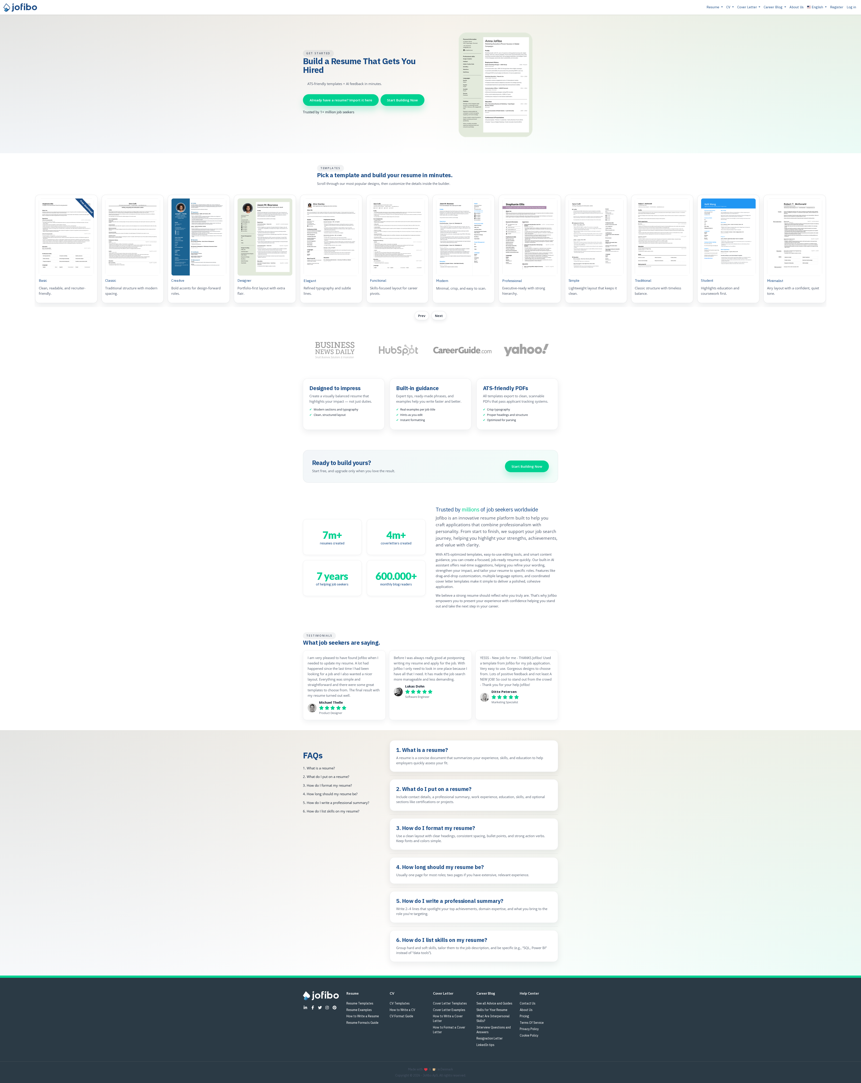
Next (439, 315)
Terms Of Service (532, 1023)
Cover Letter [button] (747, 7)
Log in (851, 7)
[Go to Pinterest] (334, 1008)
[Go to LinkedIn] (305, 1008)
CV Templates (400, 1003)
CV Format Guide (401, 1016)
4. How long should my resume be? (330, 794)
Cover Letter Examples (449, 1010)
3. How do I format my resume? (327, 785)
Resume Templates (359, 1003)
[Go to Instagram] (327, 1008)
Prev (421, 315)
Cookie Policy (529, 1035)
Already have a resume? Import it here (341, 100)
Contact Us (527, 1003)
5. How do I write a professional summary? (336, 802)
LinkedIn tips (485, 1045)
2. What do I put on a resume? (326, 777)
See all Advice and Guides (494, 1003)
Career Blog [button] (773, 7)
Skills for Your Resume (491, 1010)
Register (836, 7)
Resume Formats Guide (362, 1023)
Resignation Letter (489, 1038)
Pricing (524, 1016)
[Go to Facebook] (312, 1008)
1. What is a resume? (319, 768)
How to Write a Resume (362, 1016)
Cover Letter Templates (450, 1003)
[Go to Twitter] (319, 1008)
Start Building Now (402, 100)
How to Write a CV (402, 1010)
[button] (816, 7)
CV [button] (728, 7)
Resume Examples (359, 1010)
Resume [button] (713, 7)
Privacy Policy (529, 1029)
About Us (796, 7)
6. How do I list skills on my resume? (331, 811)
